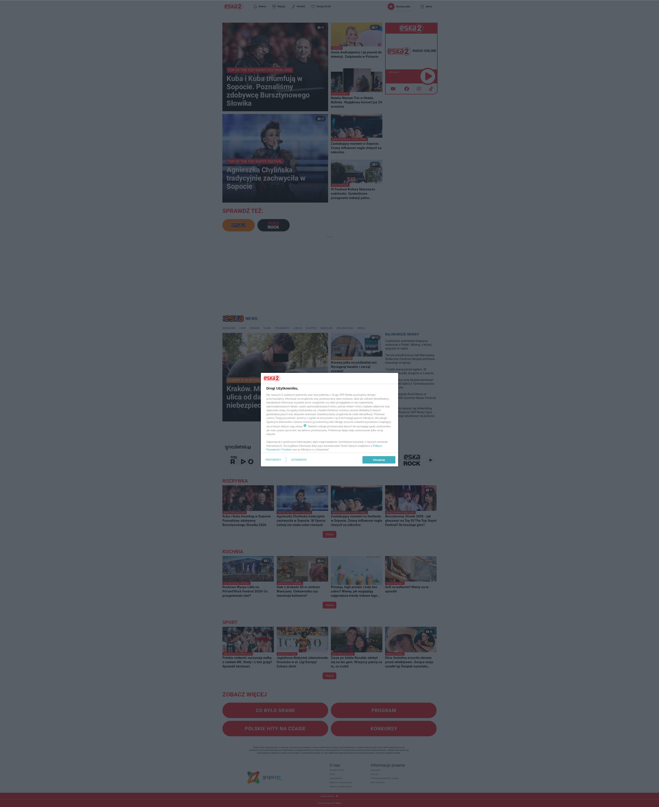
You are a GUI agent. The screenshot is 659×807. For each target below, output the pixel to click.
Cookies (286, 449)
